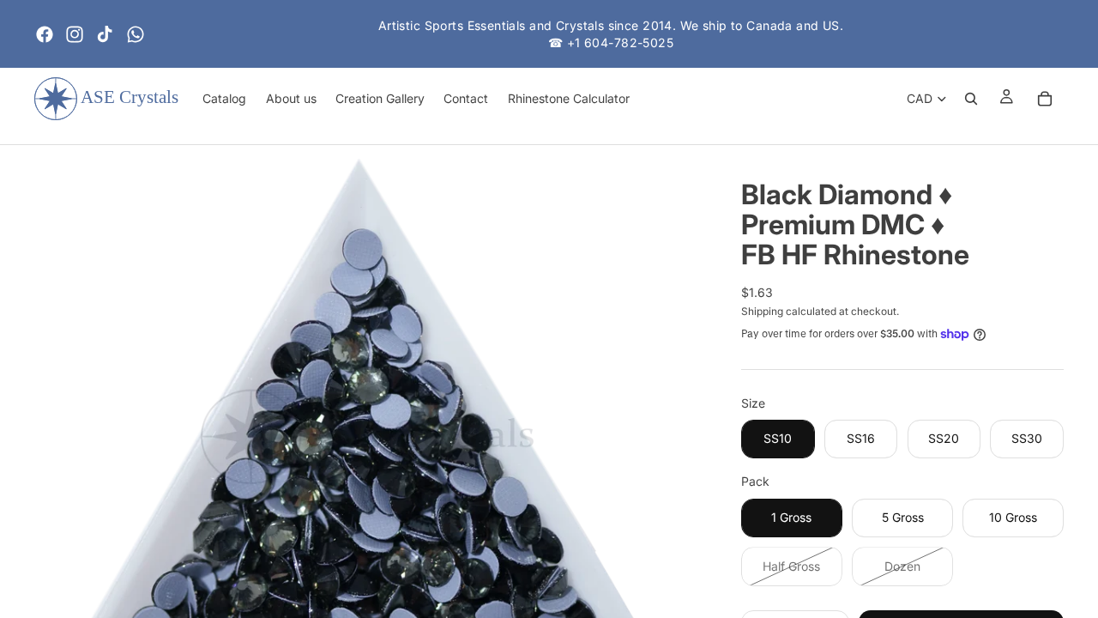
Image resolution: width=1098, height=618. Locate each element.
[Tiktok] (104, 34)
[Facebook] (44, 34)
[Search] (971, 99)
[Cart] (1045, 99)
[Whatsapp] (135, 34)
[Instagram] (74, 34)
